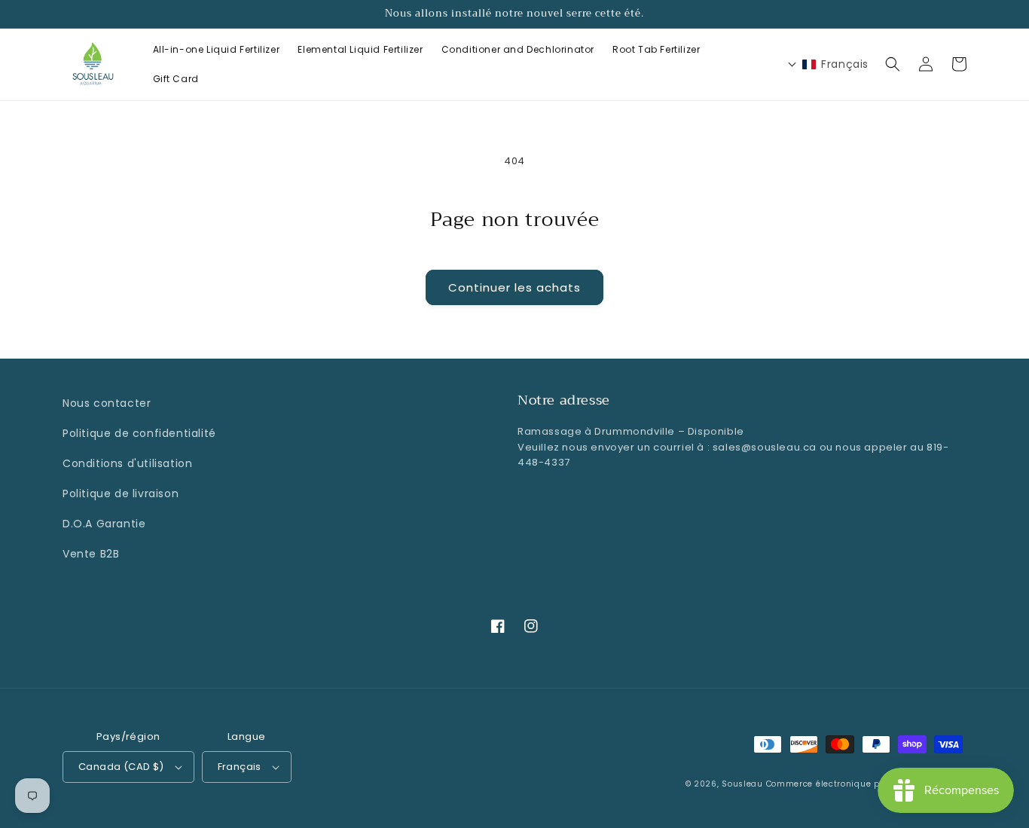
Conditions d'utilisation (127, 463)
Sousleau (742, 784)
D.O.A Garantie (104, 523)
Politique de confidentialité (139, 433)
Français (239, 766)
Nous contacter (107, 403)
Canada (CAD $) (121, 766)
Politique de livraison (121, 493)
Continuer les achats (514, 287)
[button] (892, 64)
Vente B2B (91, 553)
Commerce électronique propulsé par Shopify (866, 784)
